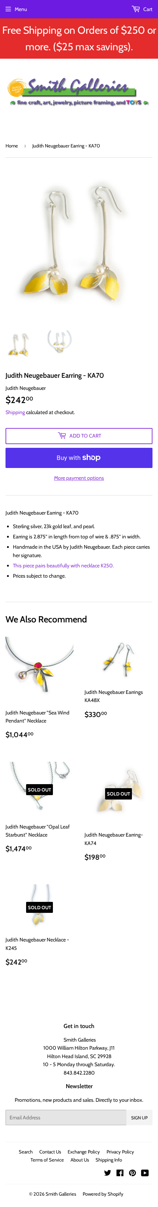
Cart (147, 9)
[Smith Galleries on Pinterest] (132, 1174)
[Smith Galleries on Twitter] (107, 1174)
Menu (21, 9)
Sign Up (139, 1117)
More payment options (79, 478)
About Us (80, 1160)
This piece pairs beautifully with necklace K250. (63, 565)
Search (26, 1152)
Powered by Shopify (103, 1194)
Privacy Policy (120, 1152)
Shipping (15, 412)
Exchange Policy (84, 1152)
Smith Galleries (61, 1194)
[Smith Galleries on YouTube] (145, 1174)
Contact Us (50, 1152)
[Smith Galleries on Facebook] (120, 1174)
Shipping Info (109, 1160)
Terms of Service (47, 1160)
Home (12, 146)
